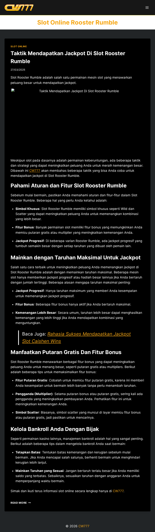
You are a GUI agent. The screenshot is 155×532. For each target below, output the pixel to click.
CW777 (34, 170)
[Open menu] (146, 7)
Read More (21, 502)
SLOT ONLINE (19, 46)
